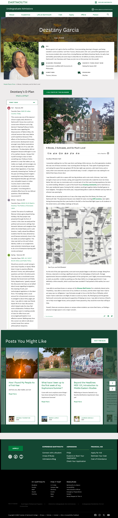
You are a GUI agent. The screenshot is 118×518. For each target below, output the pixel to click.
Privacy (42, 515)
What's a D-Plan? (22, 96)
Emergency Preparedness (74, 492)
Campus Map (54, 487)
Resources (71, 482)
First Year (13, 102)
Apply (71, 15)
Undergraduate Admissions (19, 8)
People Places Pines (9, 84)
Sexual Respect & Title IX (74, 496)
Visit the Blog (100, 341)
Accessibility (70, 487)
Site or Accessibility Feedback (70, 515)
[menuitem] (53, 454)
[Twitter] (104, 515)
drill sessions (97, 199)
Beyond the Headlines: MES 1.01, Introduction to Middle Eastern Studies (86, 385)
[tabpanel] (78, 121)
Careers (69, 494)
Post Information (49, 317)
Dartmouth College (17, 2)
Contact (56, 515)
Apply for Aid (96, 452)
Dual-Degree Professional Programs (31, 504)
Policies (49, 515)
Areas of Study (48, 456)
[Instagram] (99, 515)
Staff (33, 489)
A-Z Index (53, 485)
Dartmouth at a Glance (73, 485)
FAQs (69, 452)
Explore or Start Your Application (75, 457)
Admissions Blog (49, 459)
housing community (90, 185)
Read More (13, 394)
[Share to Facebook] (108, 316)
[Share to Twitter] (112, 316)
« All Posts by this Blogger (57, 92)
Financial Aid (97, 447)
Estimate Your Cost (99, 456)
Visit (60, 15)
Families (34, 494)
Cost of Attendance (99, 459)
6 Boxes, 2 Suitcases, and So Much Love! (28, 84)
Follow (95, 15)
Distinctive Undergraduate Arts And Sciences (62, 504)
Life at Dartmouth (44, 15)
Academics (25, 15)
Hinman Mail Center (84, 288)
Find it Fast (56, 482)
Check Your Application (76, 461)
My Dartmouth (38, 482)
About (11, 15)
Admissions (72, 447)
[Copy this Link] (104, 316)
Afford (83, 15)
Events (53, 492)
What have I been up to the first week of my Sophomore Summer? (53, 385)
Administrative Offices (73, 489)
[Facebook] (95, 515)
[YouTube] (108, 515)
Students (34, 485)
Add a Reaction (101, 153)
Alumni (34, 492)
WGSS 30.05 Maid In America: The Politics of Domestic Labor (22, 205)
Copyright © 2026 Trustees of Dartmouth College (23, 515)
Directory (53, 489)
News (52, 494)
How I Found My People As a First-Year (21, 384)
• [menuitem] (45, 515)
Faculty (34, 487)
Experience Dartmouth (52, 447)
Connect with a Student (51, 452)
